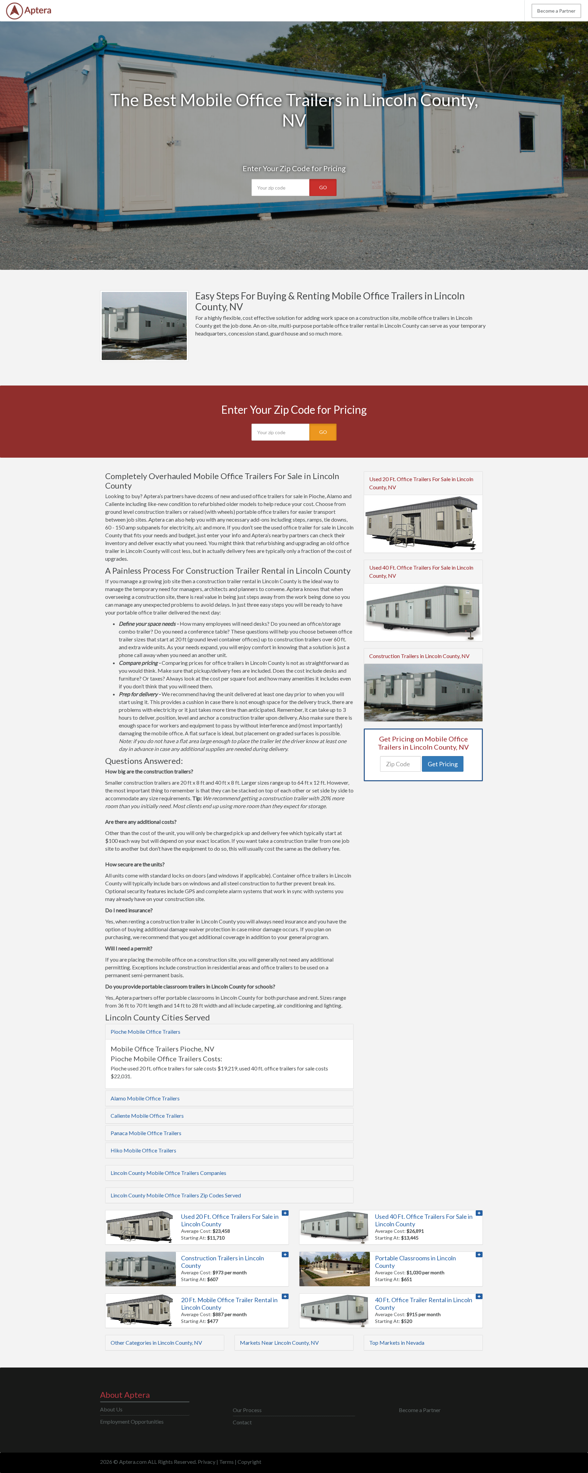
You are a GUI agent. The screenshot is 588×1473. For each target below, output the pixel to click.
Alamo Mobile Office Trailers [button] (145, 1098)
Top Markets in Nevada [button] (396, 1342)
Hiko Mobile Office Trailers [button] (143, 1150)
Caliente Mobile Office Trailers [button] (147, 1115)
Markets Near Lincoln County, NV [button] (279, 1342)
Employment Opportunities (132, 1421)
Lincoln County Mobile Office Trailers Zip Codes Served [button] (176, 1195)
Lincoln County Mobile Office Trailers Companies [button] (168, 1172)
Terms (226, 1461)
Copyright (249, 1461)
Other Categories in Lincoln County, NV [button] (156, 1342)
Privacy (206, 1461)
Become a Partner (556, 11)
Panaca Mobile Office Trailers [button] (146, 1133)
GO (323, 187)
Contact (242, 1422)
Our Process (247, 1410)
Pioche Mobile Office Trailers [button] (145, 1031)
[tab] (229, 1031)
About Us (111, 1409)
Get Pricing (443, 764)
